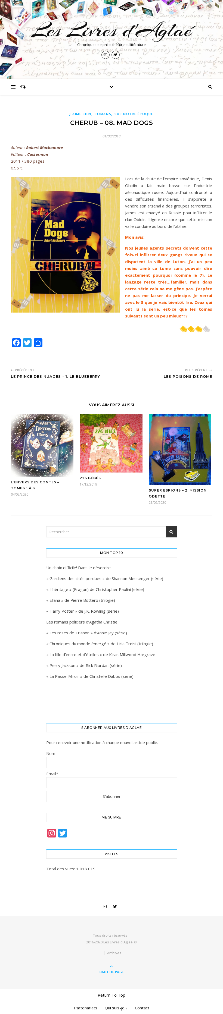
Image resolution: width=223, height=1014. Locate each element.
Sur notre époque (133, 114)
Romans (103, 114)
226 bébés (90, 478)
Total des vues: (61, 868)
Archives (114, 952)
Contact (142, 1007)
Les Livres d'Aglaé (112, 30)
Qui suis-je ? (116, 1007)
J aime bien (80, 114)
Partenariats (85, 1007)
